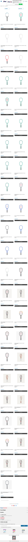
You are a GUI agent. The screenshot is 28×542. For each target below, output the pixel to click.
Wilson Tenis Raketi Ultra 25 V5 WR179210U (20, 215)
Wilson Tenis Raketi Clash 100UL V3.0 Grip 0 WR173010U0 (20, 279)
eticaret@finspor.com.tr (3, 520)
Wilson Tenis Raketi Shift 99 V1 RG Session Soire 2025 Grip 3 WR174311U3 (21, 300)
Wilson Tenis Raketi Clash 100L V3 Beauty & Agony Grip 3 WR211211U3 (21, 67)
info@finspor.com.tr (8, 520)
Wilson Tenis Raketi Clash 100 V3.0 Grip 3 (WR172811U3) (5, 428)
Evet (20, 4)
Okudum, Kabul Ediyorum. (6, 527)
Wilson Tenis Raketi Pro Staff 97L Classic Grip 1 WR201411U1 (6, 237)
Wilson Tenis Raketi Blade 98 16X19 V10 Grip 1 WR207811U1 (20, 152)
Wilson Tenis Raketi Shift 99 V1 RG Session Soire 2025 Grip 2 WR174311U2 (7, 322)
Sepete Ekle (7, 50)
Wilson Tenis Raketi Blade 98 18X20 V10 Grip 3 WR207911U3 (20, 173)
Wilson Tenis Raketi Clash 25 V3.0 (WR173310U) (6, 300)
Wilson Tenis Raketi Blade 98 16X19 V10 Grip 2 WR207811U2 (6, 152)
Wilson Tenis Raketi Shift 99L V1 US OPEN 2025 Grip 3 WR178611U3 (7, 279)
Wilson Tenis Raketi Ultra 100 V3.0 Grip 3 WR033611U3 (7, 24)
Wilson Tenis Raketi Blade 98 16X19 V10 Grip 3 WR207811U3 (6, 173)
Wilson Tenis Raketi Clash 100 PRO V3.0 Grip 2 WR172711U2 (20, 471)
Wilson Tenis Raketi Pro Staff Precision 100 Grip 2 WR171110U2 (6, 407)
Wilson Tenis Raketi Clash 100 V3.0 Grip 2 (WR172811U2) (19, 343)
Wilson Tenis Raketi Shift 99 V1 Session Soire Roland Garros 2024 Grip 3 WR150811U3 (7, 492)
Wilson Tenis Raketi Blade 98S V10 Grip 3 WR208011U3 (21, 109)
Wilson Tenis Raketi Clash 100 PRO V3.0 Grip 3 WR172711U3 (6, 471)
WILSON (2, 110)
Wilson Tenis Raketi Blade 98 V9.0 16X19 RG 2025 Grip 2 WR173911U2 (21, 364)
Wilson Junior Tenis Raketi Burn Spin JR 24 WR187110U (7, 449)
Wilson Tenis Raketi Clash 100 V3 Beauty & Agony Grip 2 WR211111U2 (20, 45)
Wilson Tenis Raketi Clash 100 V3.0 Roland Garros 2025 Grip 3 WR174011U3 (20, 407)
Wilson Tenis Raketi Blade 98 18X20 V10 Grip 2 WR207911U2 (6, 130)
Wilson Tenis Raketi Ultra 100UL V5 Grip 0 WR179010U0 (5, 215)
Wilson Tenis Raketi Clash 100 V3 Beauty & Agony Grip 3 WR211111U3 (7, 45)
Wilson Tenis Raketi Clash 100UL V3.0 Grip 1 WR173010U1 (6, 364)
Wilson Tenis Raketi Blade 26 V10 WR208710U (20, 24)
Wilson (2, 67)
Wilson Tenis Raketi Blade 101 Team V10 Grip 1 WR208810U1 (6, 109)
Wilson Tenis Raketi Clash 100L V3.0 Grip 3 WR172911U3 (19, 428)
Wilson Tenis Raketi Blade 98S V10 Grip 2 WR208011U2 (21, 130)
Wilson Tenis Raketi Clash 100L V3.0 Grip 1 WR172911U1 (21, 449)
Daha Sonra (16, 4)
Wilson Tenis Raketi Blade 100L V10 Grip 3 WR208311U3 (5, 194)
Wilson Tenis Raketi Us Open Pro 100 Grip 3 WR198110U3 (20, 194)
